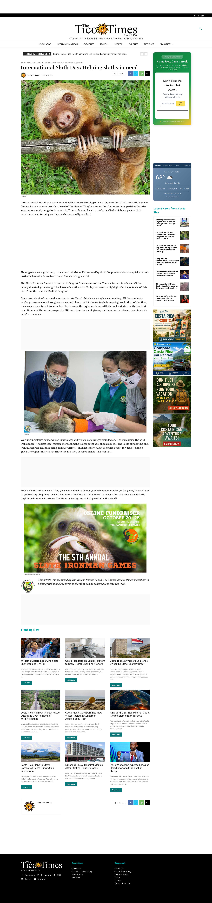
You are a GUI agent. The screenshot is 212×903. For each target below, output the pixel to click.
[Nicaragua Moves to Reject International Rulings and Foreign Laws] (184, 222)
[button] (201, 29)
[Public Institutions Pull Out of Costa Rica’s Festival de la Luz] (184, 274)
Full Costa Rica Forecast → (172, 194)
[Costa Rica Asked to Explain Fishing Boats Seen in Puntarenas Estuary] (184, 248)
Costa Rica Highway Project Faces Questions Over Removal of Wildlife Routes (40, 715)
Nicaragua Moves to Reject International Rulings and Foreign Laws (166, 223)
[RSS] (54, 875)
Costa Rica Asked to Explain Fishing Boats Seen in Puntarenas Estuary (166, 248)
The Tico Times (35, 75)
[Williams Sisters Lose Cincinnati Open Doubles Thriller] (40, 648)
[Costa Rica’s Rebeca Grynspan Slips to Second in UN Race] (184, 299)
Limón (177, 165)
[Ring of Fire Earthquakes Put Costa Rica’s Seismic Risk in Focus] (130, 700)
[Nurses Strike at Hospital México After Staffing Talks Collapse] (85, 752)
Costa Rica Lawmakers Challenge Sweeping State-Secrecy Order (129, 662)
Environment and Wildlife (41, 62)
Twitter (28, 879)
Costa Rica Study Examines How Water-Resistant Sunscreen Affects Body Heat (83, 715)
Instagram (46, 875)
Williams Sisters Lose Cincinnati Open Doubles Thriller (39, 662)
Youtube (42, 879)
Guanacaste (167, 165)
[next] (145, 53)
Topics (28, 62)
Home (23, 62)
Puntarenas (187, 165)
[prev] (142, 53)
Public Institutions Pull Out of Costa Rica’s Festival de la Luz (167, 273)
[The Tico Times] (24, 75)
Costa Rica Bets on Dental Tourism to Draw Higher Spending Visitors (85, 662)
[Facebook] (130, 73)
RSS (59, 875)
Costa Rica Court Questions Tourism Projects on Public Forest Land (165, 236)
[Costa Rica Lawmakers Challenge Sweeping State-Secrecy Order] (130, 648)
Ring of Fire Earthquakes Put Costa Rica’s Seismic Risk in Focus (130, 714)
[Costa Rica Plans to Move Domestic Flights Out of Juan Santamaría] (40, 752)
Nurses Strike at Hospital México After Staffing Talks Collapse (84, 766)
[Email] (147, 73)
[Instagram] (38, 875)
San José (158, 165)
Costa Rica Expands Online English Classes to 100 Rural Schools (84, 54)
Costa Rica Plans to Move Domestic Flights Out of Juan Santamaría (37, 768)
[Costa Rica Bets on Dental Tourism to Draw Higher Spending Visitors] (85, 648)
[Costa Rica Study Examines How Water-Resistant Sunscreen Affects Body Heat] (85, 700)
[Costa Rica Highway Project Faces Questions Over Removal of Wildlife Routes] (40, 700)
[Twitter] (135, 73)
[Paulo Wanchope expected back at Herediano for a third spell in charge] (130, 752)
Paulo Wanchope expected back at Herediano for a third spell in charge (129, 768)
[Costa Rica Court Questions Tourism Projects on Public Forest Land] (184, 235)
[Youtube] (35, 879)
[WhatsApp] (141, 73)
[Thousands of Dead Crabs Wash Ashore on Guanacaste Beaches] (184, 286)
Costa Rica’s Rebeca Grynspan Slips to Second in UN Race (166, 298)
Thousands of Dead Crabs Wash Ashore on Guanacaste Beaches (167, 286)
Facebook (30, 875)
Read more (26, 683)
